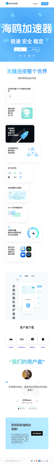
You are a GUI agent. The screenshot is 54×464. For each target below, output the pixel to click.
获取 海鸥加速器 (37, 433)
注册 (20, 49)
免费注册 (35, 3)
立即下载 (45, 3)
